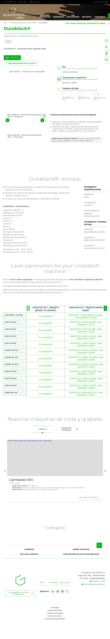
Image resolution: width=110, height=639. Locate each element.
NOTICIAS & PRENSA (29, 554)
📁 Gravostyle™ (46, 316)
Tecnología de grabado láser (55, 619)
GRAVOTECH (99, 17)
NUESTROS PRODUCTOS (44, 16)
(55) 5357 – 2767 (98, 581)
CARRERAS (29, 549)
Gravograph (65, 582)
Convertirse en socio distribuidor (81, 554)
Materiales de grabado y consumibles (23, 23)
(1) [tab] (69, 429)
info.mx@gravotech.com (94, 584)
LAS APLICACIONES (73, 16)
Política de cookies (55, 610)
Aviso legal (55, 607)
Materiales (58, 17)
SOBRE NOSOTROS (81, 549)
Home (5, 23)
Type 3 (42, 582)
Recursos (87, 17)
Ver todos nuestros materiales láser (85, 23)
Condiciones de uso (55, 616)
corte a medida (57, 141)
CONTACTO (14, 57)
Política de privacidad (55, 613)
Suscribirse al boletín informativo (19, 593)
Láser (8, 41)
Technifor (53, 582)
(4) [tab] (42, 429)
